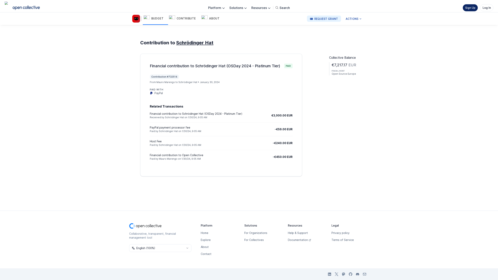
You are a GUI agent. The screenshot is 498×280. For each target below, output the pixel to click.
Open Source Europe (344, 73)
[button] (155, 18)
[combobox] (160, 248)
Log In (487, 7)
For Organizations (255, 232)
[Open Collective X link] (336, 274)
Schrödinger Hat (194, 43)
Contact (206, 254)
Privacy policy (340, 232)
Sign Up (470, 7)
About (205, 246)
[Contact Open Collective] (364, 274)
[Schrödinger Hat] (137, 19)
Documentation (298, 240)
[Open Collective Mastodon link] (343, 274)
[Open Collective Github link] (350, 274)
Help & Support (298, 232)
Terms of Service (342, 240)
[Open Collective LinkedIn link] (329, 274)
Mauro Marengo (165, 82)
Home (204, 232)
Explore (206, 240)
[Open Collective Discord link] (357, 274)
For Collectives (254, 240)
